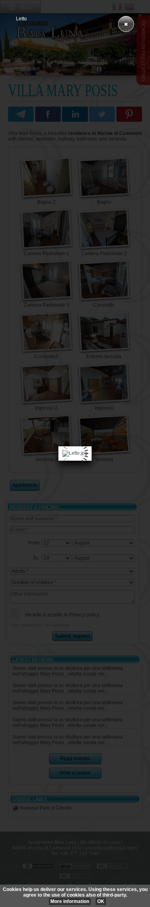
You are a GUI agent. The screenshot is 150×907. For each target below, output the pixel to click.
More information (69, 901)
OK (100, 901)
